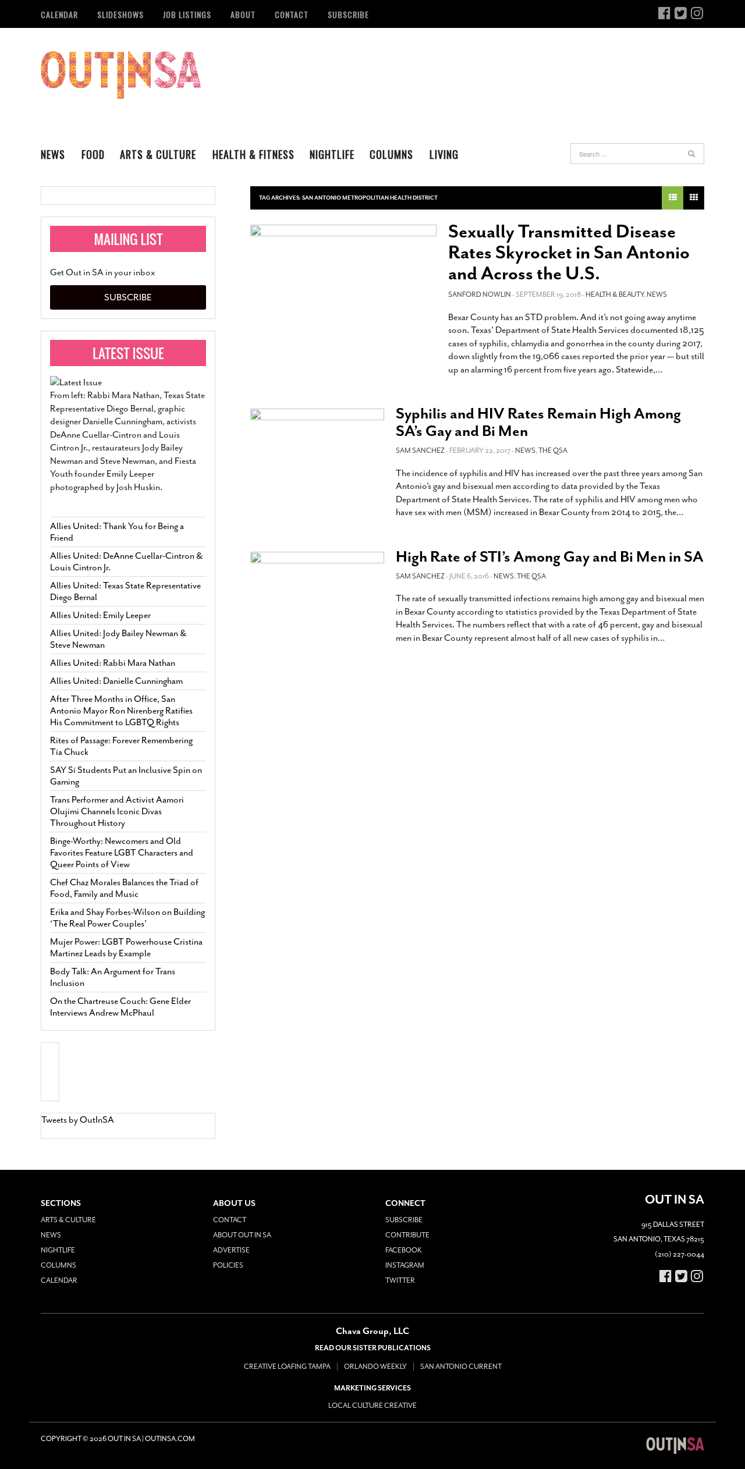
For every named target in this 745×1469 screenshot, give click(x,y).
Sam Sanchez (420, 450)
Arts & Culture (158, 154)
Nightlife (332, 154)
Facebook (403, 1250)
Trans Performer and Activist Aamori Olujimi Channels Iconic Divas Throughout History (117, 811)
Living (444, 154)
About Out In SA (242, 1235)
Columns (391, 154)
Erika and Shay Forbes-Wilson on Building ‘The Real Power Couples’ (127, 917)
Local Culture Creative (372, 1405)
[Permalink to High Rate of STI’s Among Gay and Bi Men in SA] (317, 592)
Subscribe (348, 14)
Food (93, 154)
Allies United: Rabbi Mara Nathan (112, 663)
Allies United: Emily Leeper (100, 615)
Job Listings (187, 14)
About (243, 14)
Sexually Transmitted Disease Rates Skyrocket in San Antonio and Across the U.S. (569, 252)
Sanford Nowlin (479, 294)
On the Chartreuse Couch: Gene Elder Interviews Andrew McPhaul (120, 1007)
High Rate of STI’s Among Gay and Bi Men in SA (550, 556)
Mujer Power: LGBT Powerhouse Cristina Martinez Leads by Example (126, 947)
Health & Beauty (615, 294)
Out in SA (121, 75)
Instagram (404, 1265)
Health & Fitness (253, 154)
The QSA (552, 450)
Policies (228, 1265)
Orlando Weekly (375, 1366)
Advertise (231, 1250)
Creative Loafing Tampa (287, 1366)
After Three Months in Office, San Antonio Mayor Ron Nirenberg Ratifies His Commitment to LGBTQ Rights (121, 710)
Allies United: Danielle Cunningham (116, 681)
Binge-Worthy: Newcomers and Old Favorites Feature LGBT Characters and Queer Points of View (121, 852)
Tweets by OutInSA (77, 1120)
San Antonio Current (461, 1366)
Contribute (407, 1235)
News (53, 154)
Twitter (400, 1280)
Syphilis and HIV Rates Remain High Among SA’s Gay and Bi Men (538, 422)
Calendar (59, 14)
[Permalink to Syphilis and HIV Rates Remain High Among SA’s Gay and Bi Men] (317, 449)
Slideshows (120, 14)
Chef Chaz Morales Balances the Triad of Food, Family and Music (124, 888)
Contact (291, 14)
